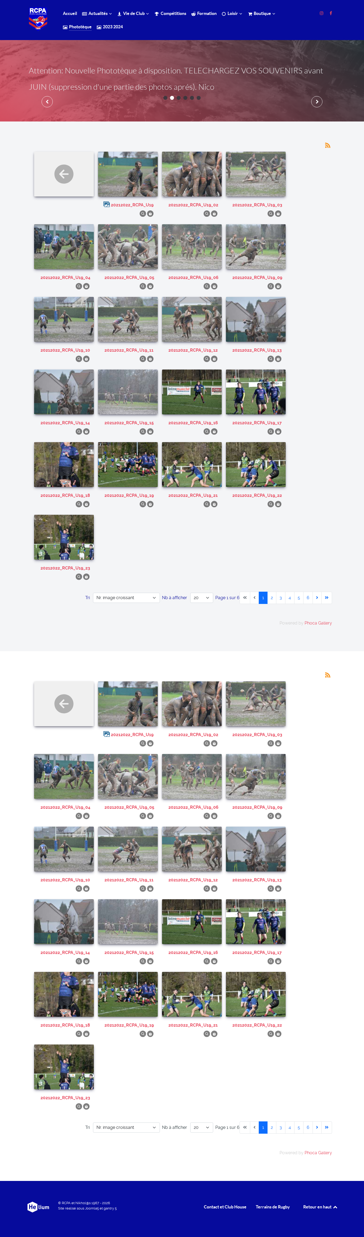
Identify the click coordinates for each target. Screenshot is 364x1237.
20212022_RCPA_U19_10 (65, 350)
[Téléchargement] (150, 213)
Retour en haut (317, 1206)
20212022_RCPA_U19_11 (128, 350)
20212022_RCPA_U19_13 (257, 350)
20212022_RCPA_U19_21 (193, 495)
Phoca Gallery (318, 623)
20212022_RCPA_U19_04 (65, 277)
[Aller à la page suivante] (317, 598)
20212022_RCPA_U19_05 (129, 277)
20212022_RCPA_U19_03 (257, 204)
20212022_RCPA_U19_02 (193, 204)
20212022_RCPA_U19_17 (257, 422)
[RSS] (327, 145)
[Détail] (143, 213)
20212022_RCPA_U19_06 (193, 277)
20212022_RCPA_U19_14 (65, 422)
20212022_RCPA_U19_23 (65, 568)
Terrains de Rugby (273, 1206)
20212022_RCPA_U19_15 (129, 422)
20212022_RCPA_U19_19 (129, 495)
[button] (165, 98)
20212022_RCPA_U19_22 (257, 495)
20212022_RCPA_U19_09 (257, 277)
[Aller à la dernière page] (326, 598)
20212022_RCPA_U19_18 (65, 495)
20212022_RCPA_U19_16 (193, 422)
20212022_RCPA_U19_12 (193, 350)
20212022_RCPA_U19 (132, 204)
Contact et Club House (225, 1206)
